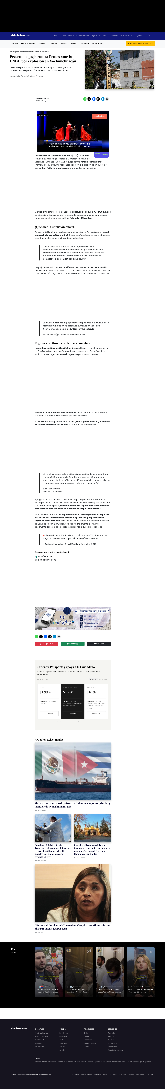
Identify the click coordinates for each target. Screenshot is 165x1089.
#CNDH (99, 322)
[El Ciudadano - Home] (20, 35)
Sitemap (131, 1075)
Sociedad (85, 43)
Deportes (147, 1062)
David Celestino (42, 98)
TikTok (62, 1047)
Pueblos (54, 43)
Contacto (39, 1043)
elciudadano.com (47, 560)
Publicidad (39, 1040)
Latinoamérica (82, 35)
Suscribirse (72, 714)
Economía (43, 43)
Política (15, 43)
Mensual (93, 679)
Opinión (114, 35)
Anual (103, 679)
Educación (116, 1062)
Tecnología (137, 1062)
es (149, 1075)
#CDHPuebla (52, 322)
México (71, 35)
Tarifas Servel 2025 (119, 1075)
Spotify (62, 1050)
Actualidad (14, 76)
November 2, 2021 (77, 334)
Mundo (57, 35)
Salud (83, 1062)
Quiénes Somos (41, 1033)
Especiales (98, 1062)
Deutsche (102, 35)
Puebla (40, 76)
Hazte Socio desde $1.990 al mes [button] (140, 43)
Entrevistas (125, 35)
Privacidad (39, 1047)
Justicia (64, 43)
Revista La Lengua (115, 1050)
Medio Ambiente (28, 43)
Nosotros (76, 1075)
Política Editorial (41, 1036)
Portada (24, 76)
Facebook (63, 1033)
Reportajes (112, 1047)
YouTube (100, 644)
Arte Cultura (97, 43)
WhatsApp (74, 644)
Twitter (62, 1040)
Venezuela (88, 1040)
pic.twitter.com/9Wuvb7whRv (83, 538)
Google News (47, 644)
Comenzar (49, 714)
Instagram (63, 1036)
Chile (64, 35)
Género (74, 43)
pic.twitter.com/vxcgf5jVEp (81, 329)
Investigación (137, 35)
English (94, 35)
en (152, 1075)
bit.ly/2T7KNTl (45, 556)
